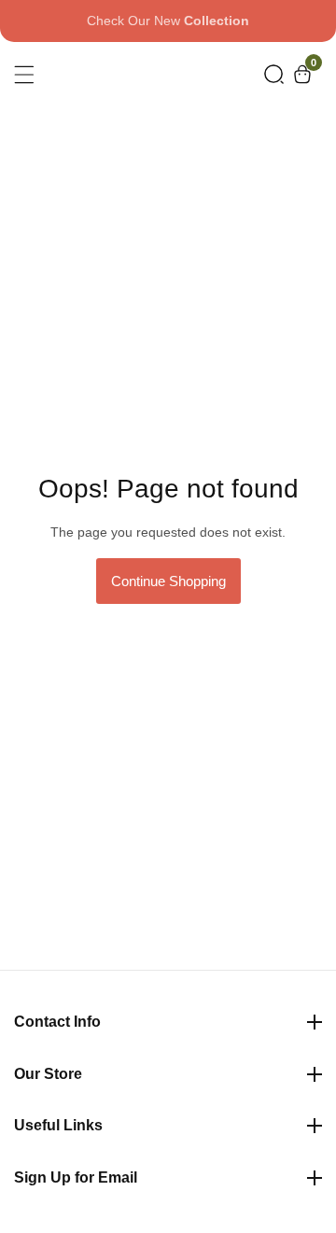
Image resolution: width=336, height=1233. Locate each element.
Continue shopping (168, 581)
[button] (274, 74)
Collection (216, 20)
